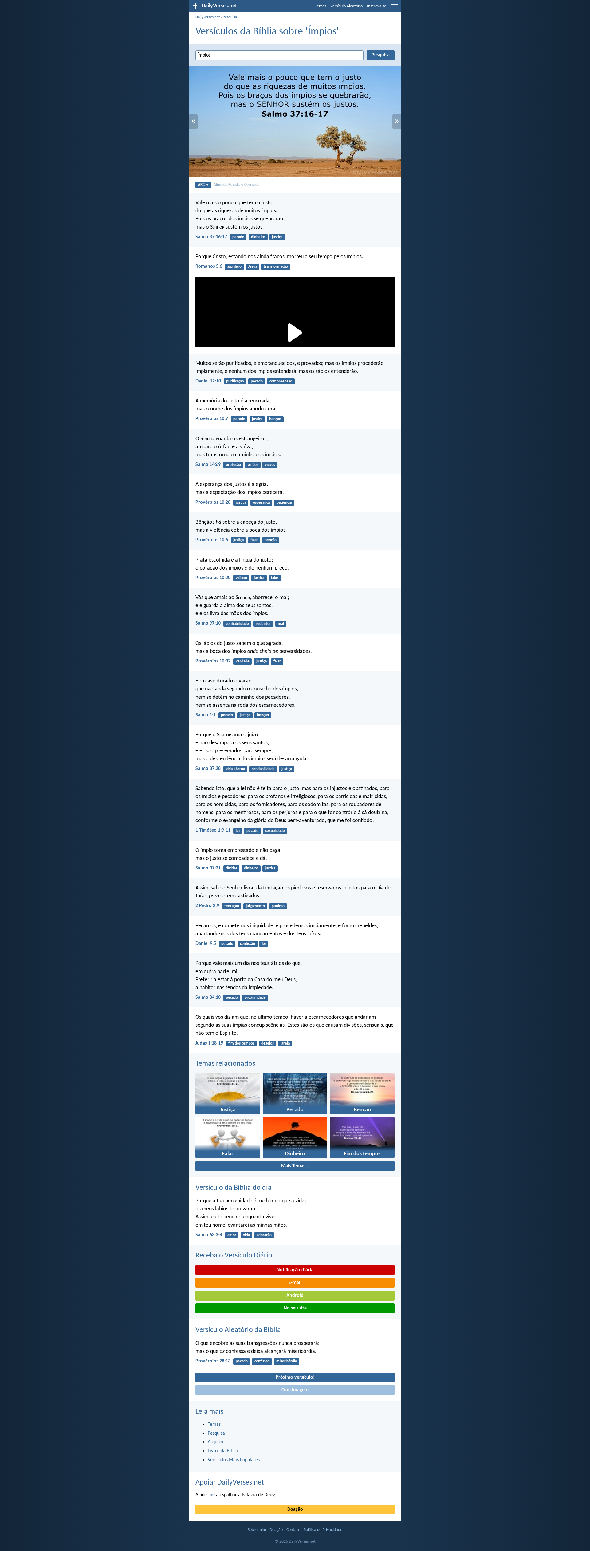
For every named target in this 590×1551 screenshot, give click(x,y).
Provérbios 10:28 (212, 502)
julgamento (255, 906)
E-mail (295, 1282)
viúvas (270, 465)
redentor (263, 624)
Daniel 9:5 (205, 943)
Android (295, 1295)
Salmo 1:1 (205, 715)
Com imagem (295, 1390)
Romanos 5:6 (208, 266)
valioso (241, 578)
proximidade (255, 998)
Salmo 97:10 (208, 623)
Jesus (252, 267)
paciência (284, 503)
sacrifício (234, 267)
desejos (267, 1043)
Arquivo (215, 1442)
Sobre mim (257, 1530)
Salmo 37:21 (208, 868)
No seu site (295, 1308)
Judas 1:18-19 (209, 1043)
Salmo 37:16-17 (211, 236)
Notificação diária (295, 1270)
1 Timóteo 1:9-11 (212, 830)
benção (275, 419)
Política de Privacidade (323, 1530)
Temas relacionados (225, 1064)
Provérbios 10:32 (212, 661)
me (211, 1495)
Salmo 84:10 (208, 997)
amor (231, 1235)
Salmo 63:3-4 (208, 1235)
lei (238, 831)
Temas (320, 6)
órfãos (253, 465)
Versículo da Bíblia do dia (233, 1188)
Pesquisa (230, 17)
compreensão (280, 381)
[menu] (394, 8)
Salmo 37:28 (208, 768)
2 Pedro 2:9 (207, 905)
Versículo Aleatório (346, 6)
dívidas (231, 868)
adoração (264, 1235)
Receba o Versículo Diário (233, 1255)
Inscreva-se (376, 6)
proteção (233, 465)
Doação (295, 1509)
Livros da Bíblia (223, 1451)
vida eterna (235, 769)
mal (281, 624)
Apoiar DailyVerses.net (229, 1482)
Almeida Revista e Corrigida (236, 185)
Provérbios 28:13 (212, 1361)
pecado (238, 237)
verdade (243, 661)
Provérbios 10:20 (212, 577)
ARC (201, 185)
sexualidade (275, 831)
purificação (235, 381)
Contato (293, 1530)
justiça (277, 237)
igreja (285, 1043)
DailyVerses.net (207, 17)
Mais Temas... (295, 1166)
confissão (247, 944)
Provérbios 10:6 (211, 540)
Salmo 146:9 (208, 464)
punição (278, 906)
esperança (261, 503)
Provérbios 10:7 (211, 418)
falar (254, 540)
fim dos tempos (241, 1043)
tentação (231, 906)
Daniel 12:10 (208, 381)
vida (246, 1235)
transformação (276, 267)
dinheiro (258, 237)
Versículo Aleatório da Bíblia (238, 1330)
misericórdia (286, 1361)
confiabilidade (237, 624)
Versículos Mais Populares (234, 1459)
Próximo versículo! (295, 1377)
